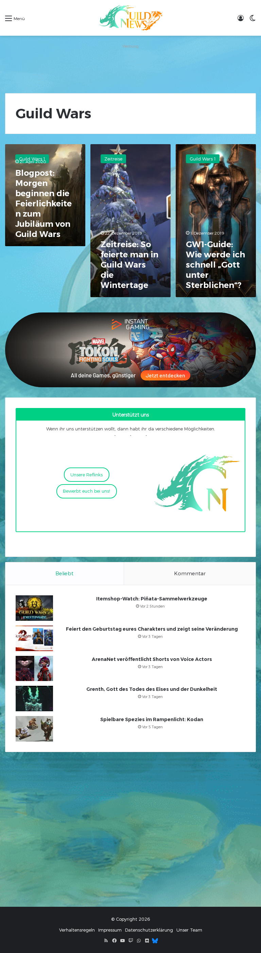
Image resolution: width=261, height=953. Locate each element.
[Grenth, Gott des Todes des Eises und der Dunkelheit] (34, 698)
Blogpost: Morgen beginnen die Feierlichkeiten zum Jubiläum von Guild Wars (43, 203)
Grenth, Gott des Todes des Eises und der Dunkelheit (151, 689)
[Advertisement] (130, 66)
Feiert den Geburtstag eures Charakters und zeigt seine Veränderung (152, 629)
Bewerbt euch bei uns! (86, 491)
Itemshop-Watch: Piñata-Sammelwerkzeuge (151, 599)
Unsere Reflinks (86, 474)
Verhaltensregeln (77, 930)
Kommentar (190, 573)
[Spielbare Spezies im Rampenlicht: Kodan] (34, 729)
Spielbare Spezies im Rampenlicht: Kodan (151, 719)
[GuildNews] (130, 18)
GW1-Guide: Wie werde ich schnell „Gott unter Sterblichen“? (215, 264)
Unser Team (189, 930)
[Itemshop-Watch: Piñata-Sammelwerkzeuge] (34, 608)
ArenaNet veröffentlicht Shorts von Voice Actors (152, 659)
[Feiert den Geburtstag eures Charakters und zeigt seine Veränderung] (34, 638)
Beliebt (64, 573)
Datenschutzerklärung (149, 930)
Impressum (110, 930)
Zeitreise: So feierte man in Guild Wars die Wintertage (129, 264)
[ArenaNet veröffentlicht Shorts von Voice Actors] (34, 668)
